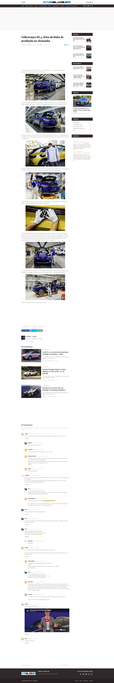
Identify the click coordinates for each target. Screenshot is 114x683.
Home (22, 6)
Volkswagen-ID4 (42, 326)
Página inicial (24, 33)
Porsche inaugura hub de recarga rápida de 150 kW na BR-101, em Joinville (54, 371)
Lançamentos (56, 6)
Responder (27, 438)
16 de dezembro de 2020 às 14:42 (36, 572)
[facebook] (29, 341)
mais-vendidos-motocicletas (82, 128)
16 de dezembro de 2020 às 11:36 (34, 547)
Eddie (29, 469)
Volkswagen (35, 326)
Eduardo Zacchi (32, 456)
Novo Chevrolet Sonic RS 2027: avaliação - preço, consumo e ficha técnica (82, 110)
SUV (30, 326)
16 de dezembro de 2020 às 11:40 (42, 456)
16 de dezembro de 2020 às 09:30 (38, 442)
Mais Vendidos (29, 6)
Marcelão (30, 582)
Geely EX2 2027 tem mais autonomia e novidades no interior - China (55, 353)
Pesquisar (88, 2)
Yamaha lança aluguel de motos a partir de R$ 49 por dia (79, 39)
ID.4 (52, 70)
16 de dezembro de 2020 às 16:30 (37, 468)
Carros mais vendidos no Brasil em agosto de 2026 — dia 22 (79, 55)
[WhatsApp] (39, 330)
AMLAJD (30, 449)
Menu (24, 2)
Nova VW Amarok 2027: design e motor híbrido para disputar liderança (79, 47)
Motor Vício (75, 140)
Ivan (26, 638)
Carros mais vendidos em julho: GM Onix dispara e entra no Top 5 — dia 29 (78, 84)
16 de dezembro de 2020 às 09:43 (38, 449)
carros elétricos (31, 33)
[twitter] (31, 341)
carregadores (45, 366)
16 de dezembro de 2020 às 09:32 (35, 475)
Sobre (80, 680)
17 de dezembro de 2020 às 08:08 (38, 594)
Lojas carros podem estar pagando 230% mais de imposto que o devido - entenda (81, 153)
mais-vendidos (82, 122)
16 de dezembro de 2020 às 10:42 (38, 541)
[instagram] (27, 341)
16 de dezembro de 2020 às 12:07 (40, 561)
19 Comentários (45, 44)
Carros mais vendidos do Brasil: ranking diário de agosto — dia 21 (81, 143)
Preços (35, 6)
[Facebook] (65, 44)
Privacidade (85, 680)
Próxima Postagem (65, 665)
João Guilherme (32, 498)
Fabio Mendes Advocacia (78, 151)
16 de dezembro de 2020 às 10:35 (33, 509)
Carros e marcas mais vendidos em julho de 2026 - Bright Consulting (79, 76)
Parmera (30, 594)
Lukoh (26, 547)
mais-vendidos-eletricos (82, 126)
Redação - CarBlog (31, 336)
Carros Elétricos (43, 6)
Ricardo (30, 443)
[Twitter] (66, 44)
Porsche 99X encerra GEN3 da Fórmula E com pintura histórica (53, 389)
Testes (49, 6)
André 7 (27, 434)
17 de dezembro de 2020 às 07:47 (33, 638)
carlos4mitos (31, 561)
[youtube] (33, 341)
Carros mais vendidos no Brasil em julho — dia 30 (78, 67)
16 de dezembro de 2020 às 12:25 (42, 498)
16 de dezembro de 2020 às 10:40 (33, 529)
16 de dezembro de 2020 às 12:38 (34, 604)
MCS (29, 489)
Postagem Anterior (26, 665)
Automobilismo (45, 385)
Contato (62, 6)
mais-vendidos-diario (82, 124)
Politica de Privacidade (71, 6)
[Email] (68, 44)
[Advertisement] (57, 19)
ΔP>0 (82, 130)
